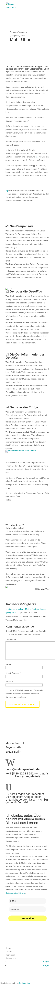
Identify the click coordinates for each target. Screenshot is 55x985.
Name (9, 664)
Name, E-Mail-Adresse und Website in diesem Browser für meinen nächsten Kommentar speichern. (24, 693)
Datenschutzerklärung (15, 893)
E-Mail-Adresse (13, 673)
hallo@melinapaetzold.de (22, 769)
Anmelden (27, 918)
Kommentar (11, 639)
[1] (37, 157)
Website (9, 681)
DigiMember (24, 983)
